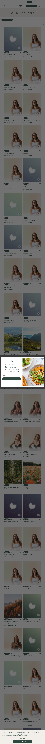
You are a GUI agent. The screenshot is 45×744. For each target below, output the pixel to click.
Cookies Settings (22, 738)
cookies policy (15, 383)
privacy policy (9, 383)
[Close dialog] (42, 359)
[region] (22, 737)
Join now (12, 378)
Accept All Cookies (22, 741)
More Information (23, 735)
